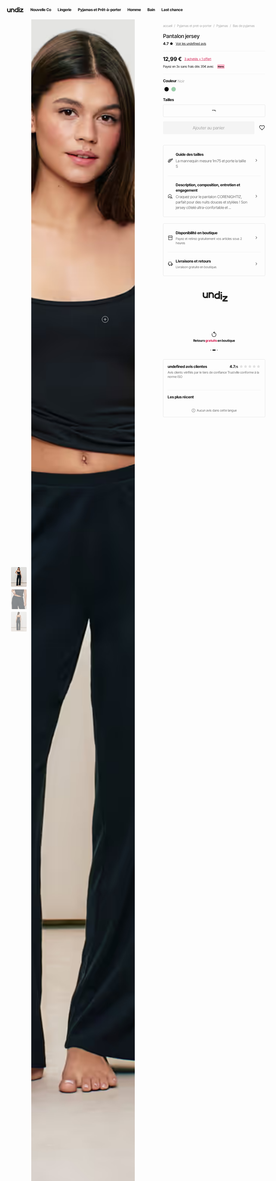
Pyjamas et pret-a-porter (194, 26)
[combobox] (214, 111)
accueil (167, 26)
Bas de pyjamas (244, 26)
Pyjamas (222, 26)
